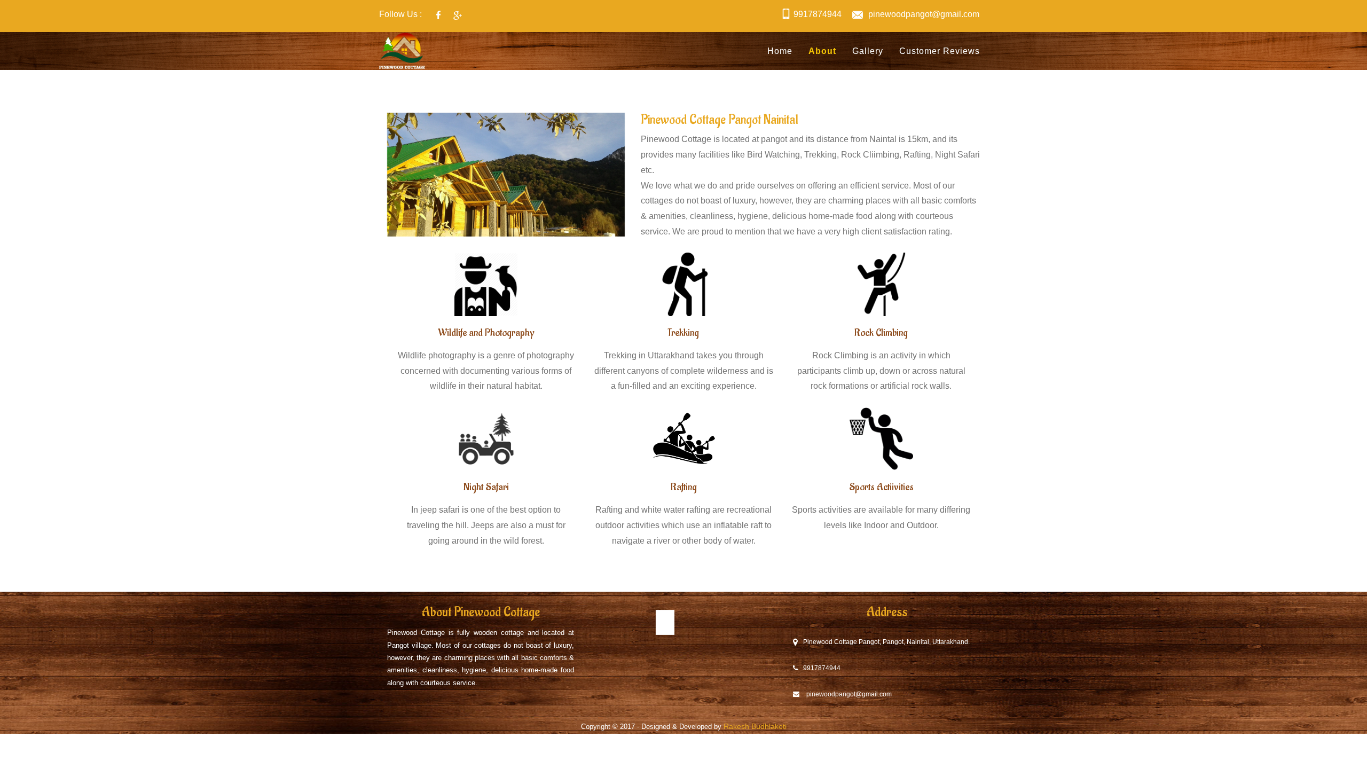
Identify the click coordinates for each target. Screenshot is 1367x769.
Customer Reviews (939, 51)
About (822, 51)
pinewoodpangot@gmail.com (923, 14)
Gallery (867, 51)
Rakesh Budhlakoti (755, 726)
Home (779, 51)
